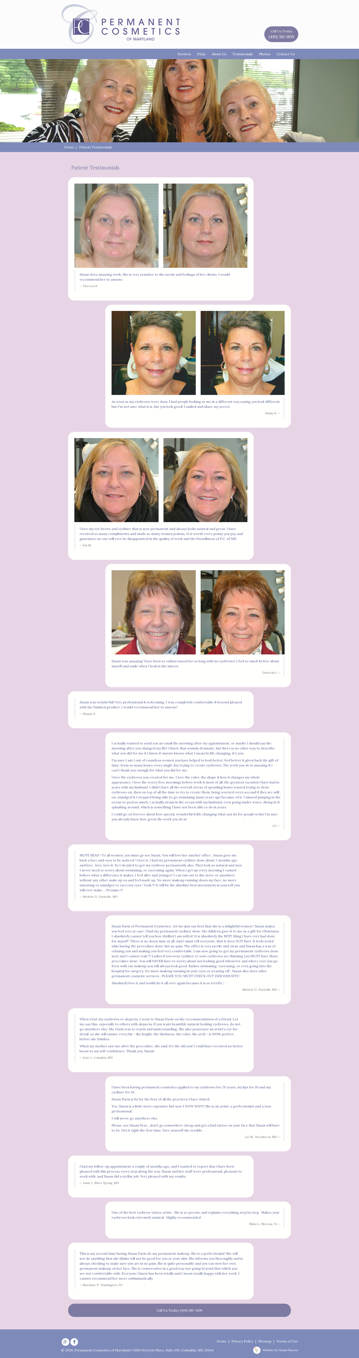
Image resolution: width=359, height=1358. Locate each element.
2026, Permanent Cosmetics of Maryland (95, 1350)
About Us (219, 54)
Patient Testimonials (95, 147)
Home (69, 147)
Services (184, 54)
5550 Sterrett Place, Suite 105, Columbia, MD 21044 (173, 1350)
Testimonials (242, 54)
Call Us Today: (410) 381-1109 (179, 1310)
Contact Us (286, 54)
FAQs (201, 54)
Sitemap (264, 1341)
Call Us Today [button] (281, 34)
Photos (264, 54)
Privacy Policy (242, 1341)
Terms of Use (287, 1341)
